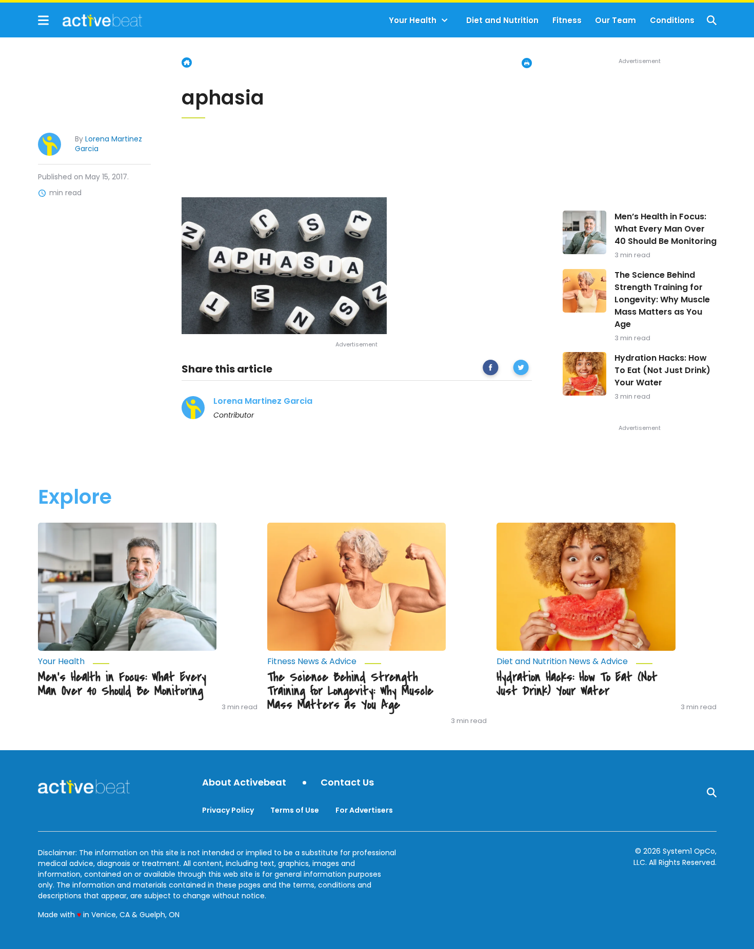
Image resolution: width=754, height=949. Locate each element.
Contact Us (347, 782)
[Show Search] (712, 20)
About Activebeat (244, 782)
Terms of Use (294, 810)
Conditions (672, 20)
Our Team (615, 20)
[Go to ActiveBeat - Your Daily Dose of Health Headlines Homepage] (90, 20)
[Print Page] (527, 63)
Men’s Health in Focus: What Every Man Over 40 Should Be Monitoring (665, 229)
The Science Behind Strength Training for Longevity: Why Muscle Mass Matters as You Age (662, 299)
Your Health (412, 20)
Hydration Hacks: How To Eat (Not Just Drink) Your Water (662, 370)
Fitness (567, 20)
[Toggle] (444, 20)
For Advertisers (364, 810)
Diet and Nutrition (502, 20)
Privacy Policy (228, 810)
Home (187, 62)
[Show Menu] (43, 20)
